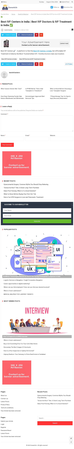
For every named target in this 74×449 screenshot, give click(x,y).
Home (13, 14)
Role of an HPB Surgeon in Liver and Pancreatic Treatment (23, 197)
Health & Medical (23, 14)
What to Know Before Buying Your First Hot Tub (20, 194)
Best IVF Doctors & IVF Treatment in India (32, 59)
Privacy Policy (5, 405)
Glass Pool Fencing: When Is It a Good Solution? (20, 191)
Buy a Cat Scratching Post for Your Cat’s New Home (20, 344)
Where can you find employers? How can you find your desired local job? (27, 287)
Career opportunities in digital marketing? (17, 284)
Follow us (56, 7)
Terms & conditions (7, 408)
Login (2, 424)
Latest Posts (5, 401)
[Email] (41, 35)
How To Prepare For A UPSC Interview (15, 336)
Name (3, 135)
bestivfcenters (8, 30)
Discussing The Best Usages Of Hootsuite (17, 347)
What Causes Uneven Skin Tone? (11, 89)
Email (27, 135)
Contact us (4, 398)
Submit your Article (7, 421)
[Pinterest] (36, 35)
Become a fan (68, 7)
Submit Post (65, 2)
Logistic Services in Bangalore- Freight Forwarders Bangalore (23, 280)
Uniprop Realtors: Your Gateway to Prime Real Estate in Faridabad (24, 354)
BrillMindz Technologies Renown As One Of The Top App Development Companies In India (31, 276)
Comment (4, 114)
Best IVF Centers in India (9, 59)
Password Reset (6, 430)
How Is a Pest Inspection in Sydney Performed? (19, 351)
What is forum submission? (12, 291)
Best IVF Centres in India (42, 51)
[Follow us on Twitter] (71, 438)
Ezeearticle (34, 445)
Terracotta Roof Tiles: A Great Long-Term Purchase (21, 188)
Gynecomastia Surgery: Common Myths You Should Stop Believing (26, 184)
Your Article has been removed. (11, 411)
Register (3, 427)
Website (52, 135)
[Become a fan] (71, 442)
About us (4, 395)
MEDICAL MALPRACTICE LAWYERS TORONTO (18, 294)
